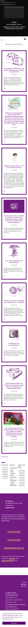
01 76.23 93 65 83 (14, 540)
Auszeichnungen (13, 468)
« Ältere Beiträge (11, 456)
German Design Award (13, 485)
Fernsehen (12, 482)
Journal (25, 582)
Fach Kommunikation (13, 480)
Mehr (5, 88)
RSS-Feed (20, 467)
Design (11, 471)
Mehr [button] (11, 619)
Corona (11, 469)
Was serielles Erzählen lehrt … (9, 474)
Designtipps (12, 473)
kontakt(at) (14, 548)
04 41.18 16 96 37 (14, 531)
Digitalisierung (13, 477)
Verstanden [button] (14, 623)
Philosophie (23, 584)
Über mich (24, 586)
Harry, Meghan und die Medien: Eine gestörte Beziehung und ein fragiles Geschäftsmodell (14, 70)
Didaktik (12, 475)
